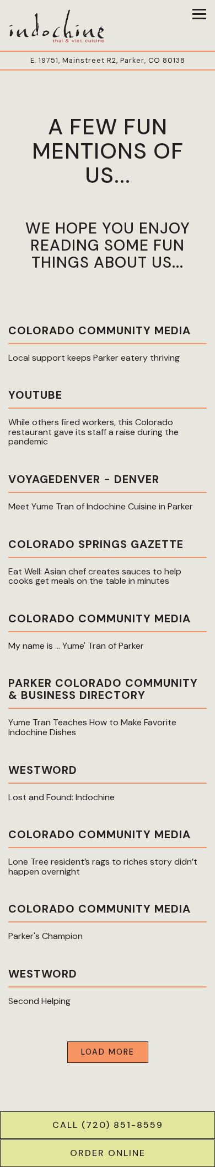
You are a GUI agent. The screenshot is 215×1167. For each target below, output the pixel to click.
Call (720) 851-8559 (107, 1125)
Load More (114, 1051)
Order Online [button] (108, 1153)
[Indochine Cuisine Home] (58, 25)
